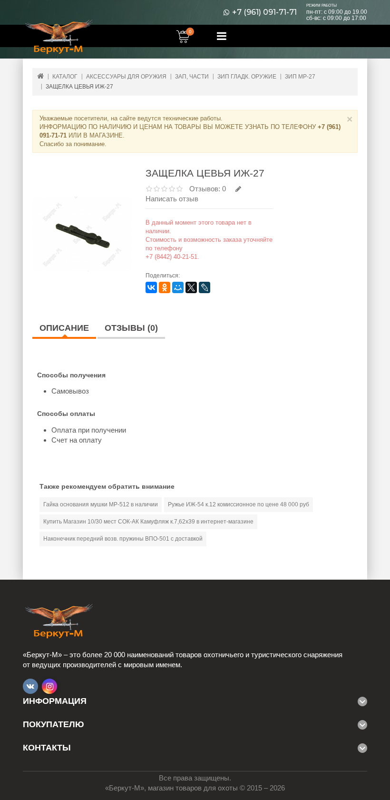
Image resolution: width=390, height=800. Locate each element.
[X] (191, 287)
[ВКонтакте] (151, 287)
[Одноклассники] (164, 287)
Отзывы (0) (131, 328)
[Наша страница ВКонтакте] (30, 686)
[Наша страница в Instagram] (49, 686)
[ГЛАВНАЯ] (40, 75)
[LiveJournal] (204, 287)
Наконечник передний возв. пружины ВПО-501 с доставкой (123, 538)
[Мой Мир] (178, 287)
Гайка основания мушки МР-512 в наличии (100, 504)
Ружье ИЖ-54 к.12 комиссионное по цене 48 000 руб (238, 504)
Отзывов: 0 (207, 189)
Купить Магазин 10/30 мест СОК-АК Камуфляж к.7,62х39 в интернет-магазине (148, 521)
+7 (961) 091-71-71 (264, 12)
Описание (64, 328)
